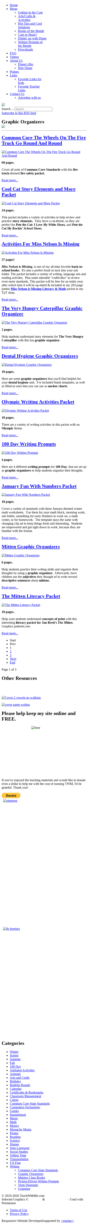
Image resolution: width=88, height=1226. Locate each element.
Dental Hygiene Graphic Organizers (40, 356)
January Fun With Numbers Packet (39, 486)
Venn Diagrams (28, 1185)
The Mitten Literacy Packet (31, 596)
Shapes (14, 1144)
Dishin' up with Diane (32, 38)
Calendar (15, 1088)
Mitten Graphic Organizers (31, 546)
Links (13, 75)
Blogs (13, 8)
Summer (15, 1059)
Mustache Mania (20, 1129)
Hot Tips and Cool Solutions (30, 25)
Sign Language (19, 1148)
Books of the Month (31, 31)
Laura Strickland (56, 1199)
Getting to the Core (30, 12)
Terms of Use (18, 1210)
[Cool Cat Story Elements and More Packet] (31, 203)
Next (13, 659)
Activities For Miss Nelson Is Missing (40, 244)
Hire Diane (25, 68)
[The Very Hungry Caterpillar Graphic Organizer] (34, 322)
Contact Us (17, 94)
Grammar (24, 1188)
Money (14, 1126)
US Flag (15, 1163)
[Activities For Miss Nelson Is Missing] (28, 252)
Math (13, 1122)
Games (14, 1111)
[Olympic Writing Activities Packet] (25, 410)
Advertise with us (29, 97)
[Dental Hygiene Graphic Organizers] (27, 364)
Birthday (15, 1081)
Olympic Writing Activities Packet (38, 401)
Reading (15, 1137)
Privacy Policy (19, 1214)
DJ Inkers (35, 1199)
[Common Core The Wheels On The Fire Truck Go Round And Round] (44, 155)
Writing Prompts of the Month (30, 44)
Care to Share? (27, 34)
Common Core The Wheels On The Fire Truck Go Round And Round (44, 140)
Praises (14, 71)
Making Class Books (31, 1177)
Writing (14, 1166)
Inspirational (18, 1114)
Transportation (19, 1159)
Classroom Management (25, 1096)
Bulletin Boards (20, 1085)
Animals (15, 1074)
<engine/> (67, 1221)
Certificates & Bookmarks (26, 1092)
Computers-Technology (25, 1107)
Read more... (10, 180)
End (12, 662)
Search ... (8, 109)
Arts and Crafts (19, 1077)
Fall (12, 1063)
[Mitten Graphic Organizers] (20, 555)
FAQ (13, 53)
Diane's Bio (25, 64)
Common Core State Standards (30, 1103)
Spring (14, 1055)
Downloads (25, 49)
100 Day (15, 1066)
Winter (14, 1051)
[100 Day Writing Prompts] (20, 452)
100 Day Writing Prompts (29, 444)
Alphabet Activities (22, 1070)
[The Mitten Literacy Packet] (21, 605)
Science (15, 1140)
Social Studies (19, 1151)
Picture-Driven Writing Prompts (38, 1181)
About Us (16, 60)
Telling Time (18, 1155)
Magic (14, 1118)
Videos (14, 57)
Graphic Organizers (30, 1174)
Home (14, 5)
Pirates (14, 1133)
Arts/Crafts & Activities (26, 18)
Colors (14, 1100)
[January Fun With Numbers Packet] (26, 494)
